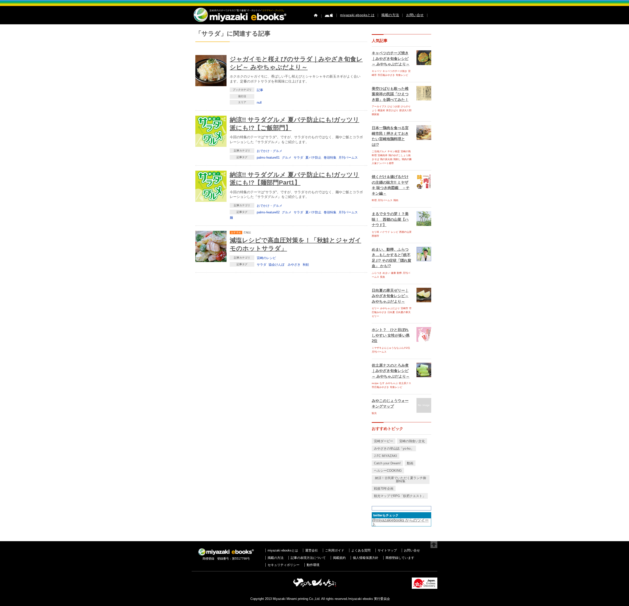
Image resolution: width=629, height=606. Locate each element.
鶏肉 (395, 200)
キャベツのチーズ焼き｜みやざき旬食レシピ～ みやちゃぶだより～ (391, 58)
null (259, 102)
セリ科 (375, 232)
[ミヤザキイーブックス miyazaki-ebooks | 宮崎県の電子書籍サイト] (239, 22)
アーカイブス (379, 106)
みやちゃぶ (392, 383)
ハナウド (385, 232)
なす (382, 383)
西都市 (375, 235)
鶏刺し (397, 159)
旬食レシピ (402, 75)
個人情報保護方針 (365, 558)
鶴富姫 (375, 114)
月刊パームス (348, 157)
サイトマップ (387, 550)
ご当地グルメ (379, 151)
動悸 (399, 273)
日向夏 (391, 312)
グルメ (286, 157)
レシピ (394, 232)
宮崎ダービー (383, 441)
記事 (260, 90)
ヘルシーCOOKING (388, 470)
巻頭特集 (330, 157)
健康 (393, 273)
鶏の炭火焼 (386, 159)
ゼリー (375, 308)
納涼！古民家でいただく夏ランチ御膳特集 (400, 479)
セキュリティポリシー (284, 565)
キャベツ (377, 71)
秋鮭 (306, 264)
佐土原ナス (405, 383)
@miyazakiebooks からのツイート (400, 522)
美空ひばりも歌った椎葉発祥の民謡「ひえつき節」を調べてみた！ (390, 94)
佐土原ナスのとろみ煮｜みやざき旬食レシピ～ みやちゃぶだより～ (391, 370)
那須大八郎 (405, 110)
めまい (386, 273)
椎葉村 (381, 110)
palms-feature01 (268, 157)
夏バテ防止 (313, 157)
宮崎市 (404, 308)
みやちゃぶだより (390, 308)
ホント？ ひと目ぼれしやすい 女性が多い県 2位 (391, 335)
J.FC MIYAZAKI (385, 456)
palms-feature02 (268, 212)
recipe (375, 383)
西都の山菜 (405, 232)
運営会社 (311, 550)
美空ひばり (392, 110)
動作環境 (313, 565)
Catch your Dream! (387, 463)
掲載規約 (339, 558)
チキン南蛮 (393, 151)
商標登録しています (400, 558)
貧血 (382, 276)
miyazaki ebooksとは (357, 15)
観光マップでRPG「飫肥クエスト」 (400, 496)
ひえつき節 (393, 106)
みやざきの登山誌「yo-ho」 (394, 448)
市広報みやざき (386, 75)
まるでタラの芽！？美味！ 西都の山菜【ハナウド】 (390, 219)
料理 (374, 200)
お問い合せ (415, 15)
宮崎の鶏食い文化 (412, 441)
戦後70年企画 (383, 488)
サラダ (298, 157)
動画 (410, 463)
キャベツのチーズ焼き (395, 71)
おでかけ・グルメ (269, 151)
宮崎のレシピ (266, 258)
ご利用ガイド (334, 550)
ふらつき (377, 273)
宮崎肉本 (382, 155)
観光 (374, 413)
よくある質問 (361, 550)
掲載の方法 (390, 15)
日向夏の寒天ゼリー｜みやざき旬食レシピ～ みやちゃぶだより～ (390, 295)
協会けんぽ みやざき (284, 264)
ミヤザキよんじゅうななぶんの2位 (391, 347)
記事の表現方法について (308, 558)
